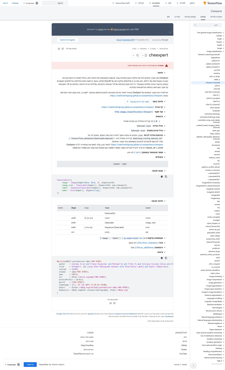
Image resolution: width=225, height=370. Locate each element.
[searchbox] (207, 25)
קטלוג (203, 17)
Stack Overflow (87, 345)
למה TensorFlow (122, 3)
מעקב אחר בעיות (86, 337)
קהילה (141, 3)
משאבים (156, 3)
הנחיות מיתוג (88, 350)
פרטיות (177, 364)
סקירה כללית (216, 17)
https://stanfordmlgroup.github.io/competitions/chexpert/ (136, 95)
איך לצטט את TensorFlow (83, 354)
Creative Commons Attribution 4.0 (127, 314)
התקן (192, 3)
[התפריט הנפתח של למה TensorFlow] (112, 3)
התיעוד (100, 29)
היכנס (5, 3)
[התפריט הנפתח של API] (165, 3)
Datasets (216, 11)
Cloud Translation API (125, 40)
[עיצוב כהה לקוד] (162, 177)
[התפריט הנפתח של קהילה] (135, 3)
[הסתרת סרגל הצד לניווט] (193, 365)
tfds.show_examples (147, 243)
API (169, 3)
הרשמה (30, 364)
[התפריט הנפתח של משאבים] (149, 3)
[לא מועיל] (59, 49)
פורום (185, 341)
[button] (208, 32)
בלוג (185, 337)
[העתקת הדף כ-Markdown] (137, 55)
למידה (182, 3)
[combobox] (55, 3)
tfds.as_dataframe (144, 247)
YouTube (183, 354)
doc (133, 238)
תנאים (184, 364)
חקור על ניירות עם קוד (137, 101)
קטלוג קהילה (190, 17)
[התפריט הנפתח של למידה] (177, 3)
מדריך (177, 17)
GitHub (15, 3)
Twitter (184, 350)
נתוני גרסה (89, 341)
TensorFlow (163, 49)
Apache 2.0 (92, 314)
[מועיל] (63, 49)
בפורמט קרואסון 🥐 (118, 29)
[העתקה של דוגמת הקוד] (166, 177)
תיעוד (138, 152)
